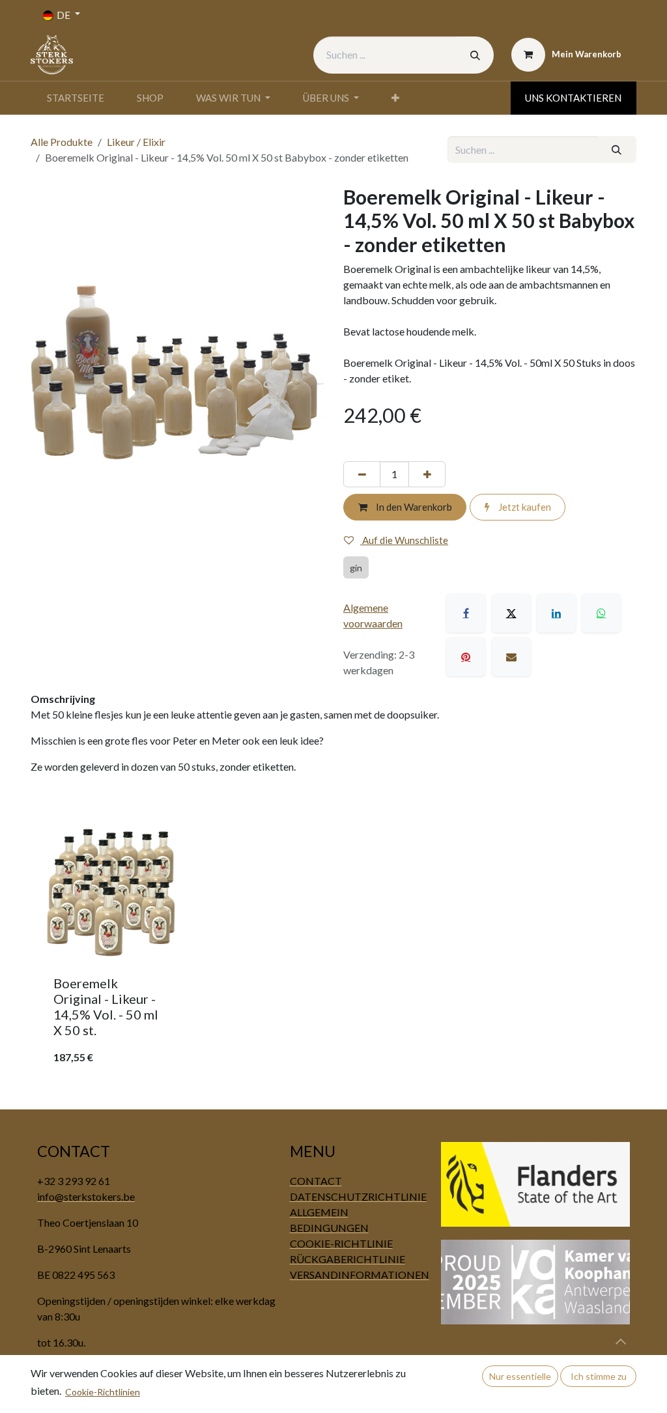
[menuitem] (76, 98)
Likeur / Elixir (136, 142)
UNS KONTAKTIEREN (573, 98)
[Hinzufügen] (427, 474)
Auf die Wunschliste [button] (404, 540)
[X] (511, 613)
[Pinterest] (465, 656)
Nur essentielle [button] (520, 1376)
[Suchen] (475, 55)
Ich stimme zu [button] (599, 1376)
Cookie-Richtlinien (102, 1391)
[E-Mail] (511, 656)
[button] (620, 1341)
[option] (333, 951)
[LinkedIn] (556, 613)
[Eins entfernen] (361, 474)
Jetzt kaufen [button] (523, 507)
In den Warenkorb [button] (413, 507)
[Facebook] (465, 613)
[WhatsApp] (601, 613)
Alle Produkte (61, 142)
